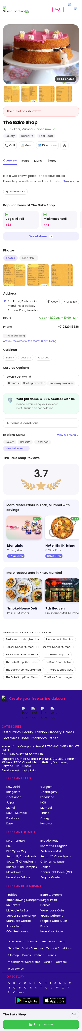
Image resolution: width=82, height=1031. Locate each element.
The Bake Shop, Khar (57, 654)
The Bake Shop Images (58, 677)
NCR (43, 802)
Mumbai (46, 808)
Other (53, 738)
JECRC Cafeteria (51, 916)
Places (26, 955)
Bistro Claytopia (51, 895)
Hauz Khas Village (18, 877)
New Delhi (13, 787)
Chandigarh (48, 792)
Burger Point (48, 900)
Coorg (44, 818)
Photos (10, 258)
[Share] (64, 145)
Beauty (27, 732)
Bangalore (13, 792)
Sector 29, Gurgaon (53, 846)
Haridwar (46, 823)
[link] (21, 220)
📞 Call (10, 145)
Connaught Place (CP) (56, 872)
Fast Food (44, 357)
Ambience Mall (50, 851)
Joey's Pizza (14, 926)
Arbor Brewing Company (23, 900)
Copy (54, 301)
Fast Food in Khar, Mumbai (22, 654)
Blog (62, 941)
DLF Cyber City (16, 851)
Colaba (45, 867)
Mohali (10, 808)
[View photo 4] (47, 94)
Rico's (44, 926)
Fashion (41, 732)
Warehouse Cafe (52, 910)
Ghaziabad (13, 797)
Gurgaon (46, 787)
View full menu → (68, 435)
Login (58, 9)
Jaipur (10, 802)
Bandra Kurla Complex (21, 867)
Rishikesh (12, 818)
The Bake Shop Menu (60, 669)
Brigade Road (49, 841)
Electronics (10, 738)
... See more (69, 181)
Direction (71, 301)
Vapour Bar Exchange (21, 916)
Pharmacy (39, 738)
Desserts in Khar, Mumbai (56, 647)
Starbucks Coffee (18, 921)
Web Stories (16, 969)
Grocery (55, 732)
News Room (15, 941)
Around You (48, 941)
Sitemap (13, 955)
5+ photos (67, 79)
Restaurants (11, 732)
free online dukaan (48, 698)
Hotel (25, 738)
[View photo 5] (64, 94)
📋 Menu (26, 145)
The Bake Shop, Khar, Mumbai (23, 669)
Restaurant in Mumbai (59, 639)
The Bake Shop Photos (57, 662)
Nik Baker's (13, 905)
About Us (32, 941)
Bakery (10, 357)
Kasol (10, 823)
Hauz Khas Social (51, 931)
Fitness (68, 732)
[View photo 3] (29, 94)
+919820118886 (68, 327)
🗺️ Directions (47, 145)
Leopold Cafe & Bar (53, 921)
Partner (39, 955)
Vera (46, 962)
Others (18, 992)
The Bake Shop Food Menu (22, 677)
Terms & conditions (24, 423)
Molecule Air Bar (17, 910)
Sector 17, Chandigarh (55, 856)
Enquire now (43, 1024)
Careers (61, 962)
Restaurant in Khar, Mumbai (22, 639)
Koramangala (15, 841)
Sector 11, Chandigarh (21, 862)
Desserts (26, 357)
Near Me (13, 948)
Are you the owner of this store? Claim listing (30, 341)
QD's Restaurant (17, 931)
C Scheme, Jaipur (52, 862)
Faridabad (47, 797)
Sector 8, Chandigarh (21, 856)
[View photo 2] (12, 94)
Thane (44, 813)
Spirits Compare (32, 948)
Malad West (14, 872)
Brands (51, 955)
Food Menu (28, 258)
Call (73, 1014)
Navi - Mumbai (16, 813)
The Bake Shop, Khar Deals (22, 662)
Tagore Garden (51, 877)
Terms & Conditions (59, 948)
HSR (8, 846)
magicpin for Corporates (24, 962)
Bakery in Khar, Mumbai (20, 647)
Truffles (11, 895)
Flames (45, 905)
